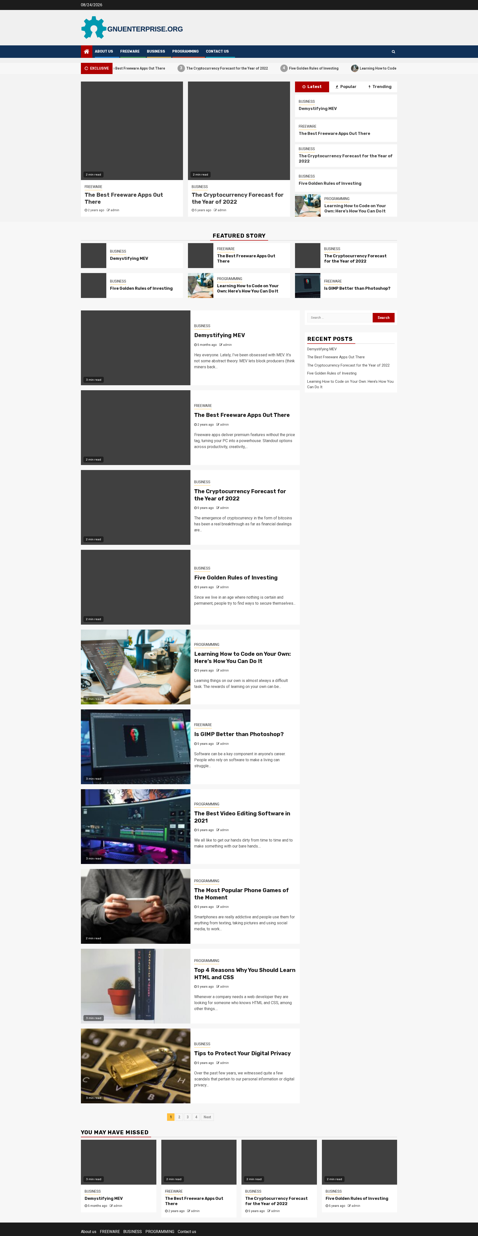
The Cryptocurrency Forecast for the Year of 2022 (200, 68)
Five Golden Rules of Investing (287, 68)
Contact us (217, 51)
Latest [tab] (314, 86)
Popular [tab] (348, 86)
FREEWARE (130, 51)
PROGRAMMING (185, 51)
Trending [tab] (382, 86)
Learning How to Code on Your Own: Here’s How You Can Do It (383, 68)
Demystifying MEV (318, 108)
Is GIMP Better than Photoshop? (357, 288)
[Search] (393, 51)
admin (115, 210)
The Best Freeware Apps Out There (334, 133)
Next (207, 1117)
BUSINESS (156, 51)
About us (104, 51)
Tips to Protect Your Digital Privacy (242, 1053)
